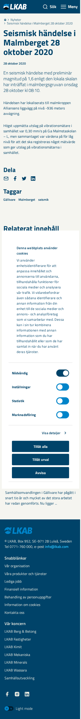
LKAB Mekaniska (17, 655)
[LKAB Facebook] (7, 694)
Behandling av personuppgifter (28, 597)
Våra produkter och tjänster (25, 574)
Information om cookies (22, 605)
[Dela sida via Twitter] (24, 178)
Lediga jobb (13, 582)
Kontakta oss (14, 613)
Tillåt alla (40, 446)
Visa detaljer (51, 433)
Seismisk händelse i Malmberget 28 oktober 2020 (40, 23)
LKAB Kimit (13, 647)
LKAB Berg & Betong (20, 632)
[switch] (62, 386)
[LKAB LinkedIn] (27, 694)
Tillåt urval (40, 459)
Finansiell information (21, 589)
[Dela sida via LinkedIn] (33, 178)
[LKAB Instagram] (17, 694)
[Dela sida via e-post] (6, 178)
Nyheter (16, 20)
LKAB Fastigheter (17, 639)
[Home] (5, 20)
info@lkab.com (56, 546)
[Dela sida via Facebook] (15, 178)
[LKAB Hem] (15, 6)
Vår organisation (17, 566)
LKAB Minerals (15, 662)
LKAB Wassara (15, 670)
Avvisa (40, 472)
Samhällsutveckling (19, 678)
